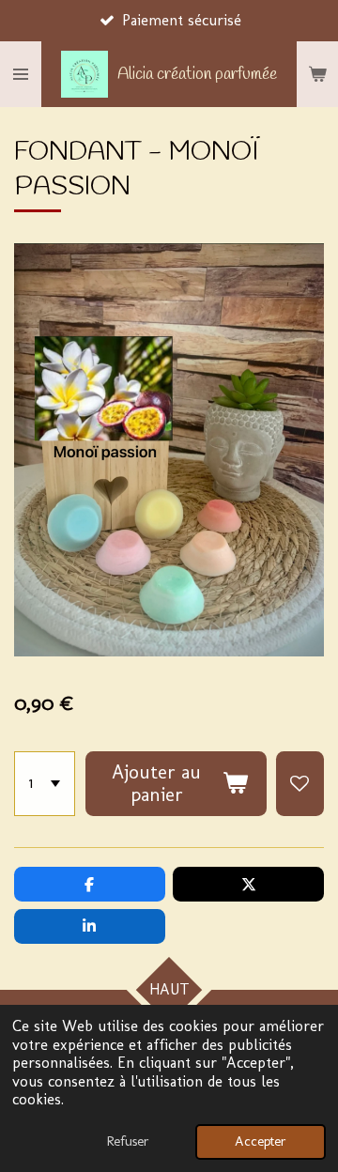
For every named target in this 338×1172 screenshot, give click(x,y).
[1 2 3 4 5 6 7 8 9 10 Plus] (44, 783)
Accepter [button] (260, 1141)
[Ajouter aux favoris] (300, 783)
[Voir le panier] (317, 74)
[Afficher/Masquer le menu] (20, 74)
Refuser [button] (128, 1141)
